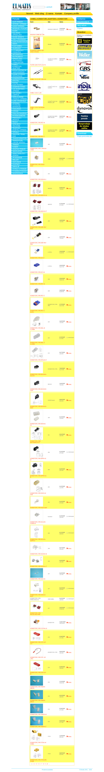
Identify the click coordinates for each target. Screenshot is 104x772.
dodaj (69, 29)
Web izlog (39, 13)
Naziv (32, 22)
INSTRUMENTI (17, 57)
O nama (49, 13)
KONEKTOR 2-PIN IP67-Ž (37, 295)
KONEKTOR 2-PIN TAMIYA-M (38, 714)
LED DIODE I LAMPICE (16, 94)
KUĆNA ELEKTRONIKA (17, 83)
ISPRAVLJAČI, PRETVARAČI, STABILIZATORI (17, 60)
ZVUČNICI (16, 164)
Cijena (61, 22)
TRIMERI (15, 144)
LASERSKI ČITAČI (18, 87)
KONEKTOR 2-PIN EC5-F (37, 258)
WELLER (15, 160)
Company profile (71, 13)
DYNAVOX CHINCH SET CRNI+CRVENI (37, 51)
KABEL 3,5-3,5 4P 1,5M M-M (38, 79)
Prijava (79, 28)
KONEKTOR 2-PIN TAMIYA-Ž (38, 726)
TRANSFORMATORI (19, 138)
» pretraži (49, 7)
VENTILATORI (17, 151)
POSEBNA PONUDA (19, 171)
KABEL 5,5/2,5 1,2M (35, 93)
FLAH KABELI (17, 46)
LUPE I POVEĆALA (19, 101)
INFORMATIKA (17, 54)
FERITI (14, 44)
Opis (49, 22)
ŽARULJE (15, 166)
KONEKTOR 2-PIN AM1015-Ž (38, 211)
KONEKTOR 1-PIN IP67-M (37, 122)
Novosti (29, 13)
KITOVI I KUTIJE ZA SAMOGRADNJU (19, 71)
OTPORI (15, 111)
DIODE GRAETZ (18, 37)
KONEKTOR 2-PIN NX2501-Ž (38, 566)
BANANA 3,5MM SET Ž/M (37, 34)
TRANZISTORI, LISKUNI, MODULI (18, 141)
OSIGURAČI (16, 109)
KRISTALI (15, 80)
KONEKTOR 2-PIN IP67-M (37, 284)
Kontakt (58, 13)
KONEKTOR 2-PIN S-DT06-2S (38, 628)
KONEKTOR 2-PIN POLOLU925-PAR (35, 613)
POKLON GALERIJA (19, 113)
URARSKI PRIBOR (18, 149)
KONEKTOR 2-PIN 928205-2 (38, 179)
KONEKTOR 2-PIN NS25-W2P (38, 507)
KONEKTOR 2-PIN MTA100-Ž (38, 360)
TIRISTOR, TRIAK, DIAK (18, 135)
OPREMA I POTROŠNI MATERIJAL (16, 105)
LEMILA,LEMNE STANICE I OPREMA (19, 98)
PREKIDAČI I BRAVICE (16, 119)
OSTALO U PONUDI (19, 169)
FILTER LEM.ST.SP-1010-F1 (38, 65)
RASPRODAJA (17, 173)
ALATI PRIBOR (17, 22)
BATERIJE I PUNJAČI (19, 28)
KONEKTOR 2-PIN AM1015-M (38, 195)
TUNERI (15, 147)
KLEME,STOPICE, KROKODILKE (18, 75)
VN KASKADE (17, 157)
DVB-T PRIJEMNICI (19, 39)
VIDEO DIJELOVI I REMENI (18, 154)
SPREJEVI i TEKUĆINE (16, 125)
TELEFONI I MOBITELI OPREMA (19, 129)
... (49, 764)
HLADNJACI (16, 48)
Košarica (81, 19)
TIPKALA (15, 132)
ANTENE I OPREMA (19, 24)
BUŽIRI (14, 31)
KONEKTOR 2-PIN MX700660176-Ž (35, 441)
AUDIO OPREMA (18, 26)
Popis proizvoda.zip (84, 136)
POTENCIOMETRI (18, 116)
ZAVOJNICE (16, 162)
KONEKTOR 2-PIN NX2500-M (38, 554)
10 (47, 764)
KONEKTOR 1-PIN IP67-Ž (37, 136)
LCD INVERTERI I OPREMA (18, 90)
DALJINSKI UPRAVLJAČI (17, 34)
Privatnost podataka (47, 769)
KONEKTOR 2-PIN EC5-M (37, 272)
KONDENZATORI (18, 78)
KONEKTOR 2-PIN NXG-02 (37, 579)
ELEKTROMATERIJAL (20, 41)
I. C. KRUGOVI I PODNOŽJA (17, 51)
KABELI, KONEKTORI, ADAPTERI (17, 66)
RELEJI (15, 122)
